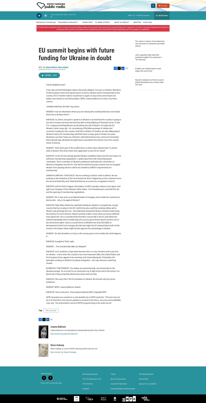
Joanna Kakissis (51, 67)
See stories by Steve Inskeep (63, 352)
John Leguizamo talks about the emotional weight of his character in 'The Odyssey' (148, 57)
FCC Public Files (87, 384)
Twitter (113, 374)
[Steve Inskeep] (43, 350)
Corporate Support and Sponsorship (123, 389)
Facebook (85, 389)
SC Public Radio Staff (146, 374)
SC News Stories (102, 22)
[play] (39, 15)
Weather (137, 22)
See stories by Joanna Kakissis (64, 333)
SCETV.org (147, 22)
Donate (164, 6)
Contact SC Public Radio (119, 384)
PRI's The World (51, 310)
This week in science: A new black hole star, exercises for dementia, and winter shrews (150, 43)
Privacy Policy (143, 379)
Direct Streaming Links (90, 374)
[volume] (45, 15)
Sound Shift (87, 22)
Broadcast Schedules (46, 22)
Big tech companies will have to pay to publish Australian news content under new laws (149, 82)
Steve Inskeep (63, 67)
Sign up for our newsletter (148, 384)
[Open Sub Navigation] (79, 22)
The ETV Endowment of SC (91, 379)
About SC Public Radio (118, 379)
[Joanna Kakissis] (43, 331)
